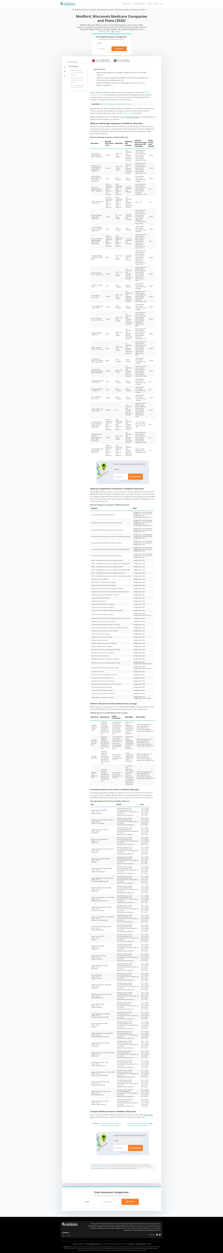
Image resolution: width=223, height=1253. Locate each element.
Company (65, 1233)
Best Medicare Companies (106, 9)
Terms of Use (122, 52)
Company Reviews (139, 4)
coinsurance (126, 113)
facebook (157, 1235)
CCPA (149, 1244)
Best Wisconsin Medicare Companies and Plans (130, 9)
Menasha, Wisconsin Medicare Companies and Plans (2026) (138, 1125)
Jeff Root (126, 60)
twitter (160, 1235)
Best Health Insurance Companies (85, 9)
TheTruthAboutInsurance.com (93, 1244)
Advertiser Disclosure (73, 61)
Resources (126, 4)
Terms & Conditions (141, 1244)
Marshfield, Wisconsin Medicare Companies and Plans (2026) (111, 1125)
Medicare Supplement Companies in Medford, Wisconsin (77, 80)
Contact (155, 4)
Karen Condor (105, 60)
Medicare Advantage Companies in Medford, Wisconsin (77, 73)
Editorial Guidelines (97, 1165)
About (149, 4)
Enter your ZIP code (132, 117)
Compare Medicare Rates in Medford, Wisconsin (78, 86)
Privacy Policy (130, 1244)
